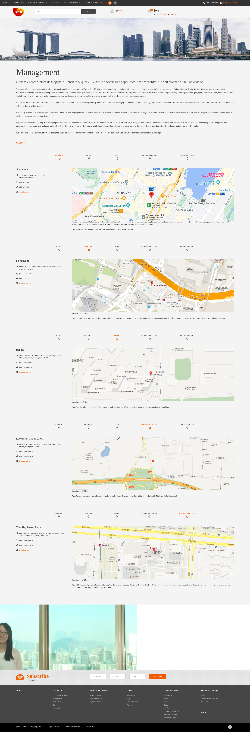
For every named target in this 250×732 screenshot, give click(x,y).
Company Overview (60, 695)
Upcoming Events (133, 702)
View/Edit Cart (150, 14)
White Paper (168, 695)
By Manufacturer (96, 699)
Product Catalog (95, 695)
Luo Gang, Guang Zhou (149, 155)
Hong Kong (88, 155)
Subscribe (157, 676)
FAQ (202, 695)
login (109, 11)
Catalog (166, 702)
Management (58, 699)
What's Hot (131, 695)
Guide (166, 705)
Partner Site (90, 727)
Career (55, 705)
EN (110, 3)
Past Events (131, 705)
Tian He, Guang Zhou (187, 155)
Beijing (117, 155)
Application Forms (170, 718)
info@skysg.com (229, 3)
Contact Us (57, 702)
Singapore (59, 155)
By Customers (95, 702)
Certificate (167, 708)
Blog (128, 699)
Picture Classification (171, 711)
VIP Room (204, 702)
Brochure (167, 699)
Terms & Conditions (73, 727)
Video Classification (171, 715)
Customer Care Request (209, 699)
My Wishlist (161, 14)
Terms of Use (58, 708)
